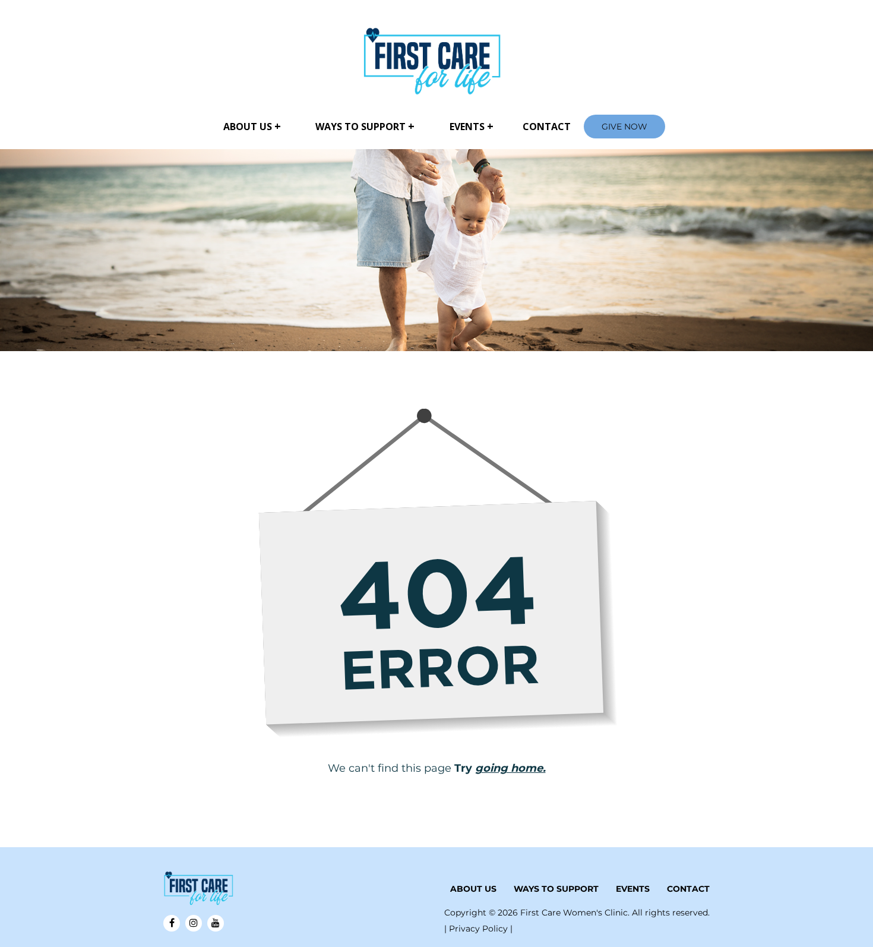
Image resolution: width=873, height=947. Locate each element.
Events (467, 126)
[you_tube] (215, 923)
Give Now (624, 126)
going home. (510, 768)
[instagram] (193, 923)
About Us (247, 126)
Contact (547, 126)
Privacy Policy (479, 928)
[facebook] (171, 923)
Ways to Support (360, 126)
